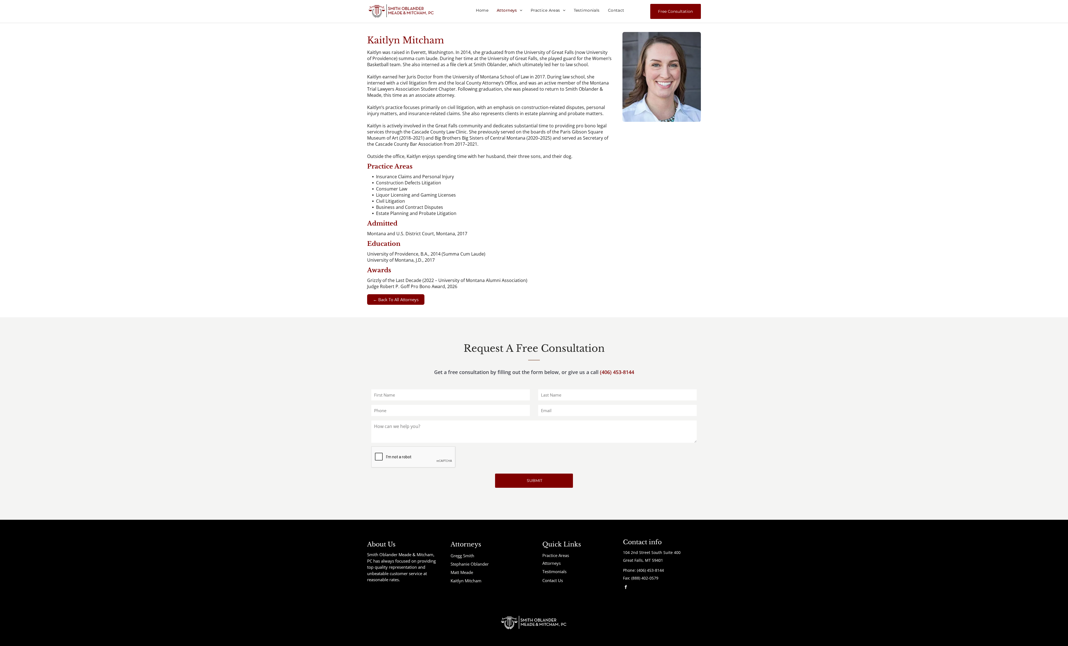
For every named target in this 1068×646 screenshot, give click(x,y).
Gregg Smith (462, 555)
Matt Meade (462, 572)
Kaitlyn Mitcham (466, 580)
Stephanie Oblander (470, 564)
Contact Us (552, 580)
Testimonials (554, 571)
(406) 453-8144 (617, 372)
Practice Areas (555, 555)
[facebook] (626, 587)
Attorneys (551, 563)
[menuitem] (482, 10)
